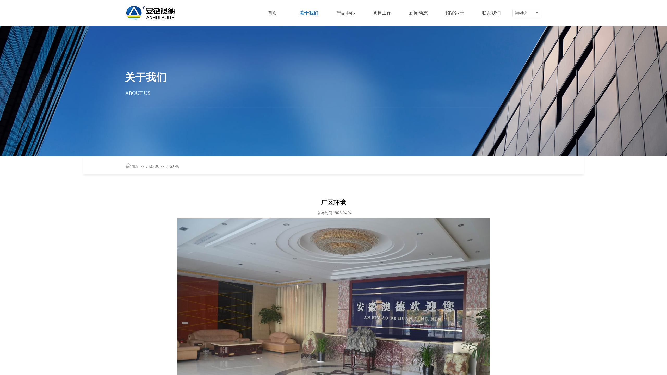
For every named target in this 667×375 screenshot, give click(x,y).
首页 (272, 13)
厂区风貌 (152, 166)
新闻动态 (418, 13)
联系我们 (491, 13)
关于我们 (309, 13)
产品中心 (345, 13)
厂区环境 (172, 166)
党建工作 (382, 13)
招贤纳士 (455, 13)
